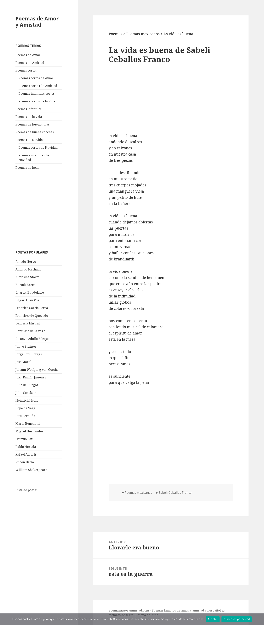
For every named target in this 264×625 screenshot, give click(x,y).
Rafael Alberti (25, 454)
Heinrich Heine (26, 400)
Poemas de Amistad (29, 63)
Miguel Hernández (29, 431)
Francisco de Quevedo (31, 315)
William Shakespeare (31, 470)
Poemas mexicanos (138, 492)
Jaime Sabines (25, 346)
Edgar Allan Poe (27, 300)
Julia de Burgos (26, 385)
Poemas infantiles (28, 109)
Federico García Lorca (31, 308)
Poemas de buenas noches (34, 132)
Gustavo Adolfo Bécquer (33, 339)
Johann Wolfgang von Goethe (37, 369)
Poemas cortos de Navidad (38, 147)
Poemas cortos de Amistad (38, 86)
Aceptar (213, 619)
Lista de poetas (26, 490)
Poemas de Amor (27, 55)
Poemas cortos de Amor (36, 78)
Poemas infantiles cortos (37, 93)
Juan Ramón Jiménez (30, 377)
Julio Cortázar (25, 393)
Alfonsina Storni (27, 277)
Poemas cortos (26, 70)
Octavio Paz (24, 439)
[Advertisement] (44, 209)
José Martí (23, 362)
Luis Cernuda (25, 416)
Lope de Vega (25, 408)
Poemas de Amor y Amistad (37, 21)
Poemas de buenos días (32, 124)
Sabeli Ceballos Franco (175, 492)
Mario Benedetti (27, 423)
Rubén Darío (24, 462)
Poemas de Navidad (30, 140)
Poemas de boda (27, 167)
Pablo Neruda (25, 447)
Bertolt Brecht (26, 285)
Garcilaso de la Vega (30, 331)
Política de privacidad (236, 619)
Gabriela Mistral (27, 323)
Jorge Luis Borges (28, 354)
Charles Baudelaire (29, 292)
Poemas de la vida (28, 117)
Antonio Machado (28, 269)
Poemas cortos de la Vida (37, 101)
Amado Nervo (25, 261)
